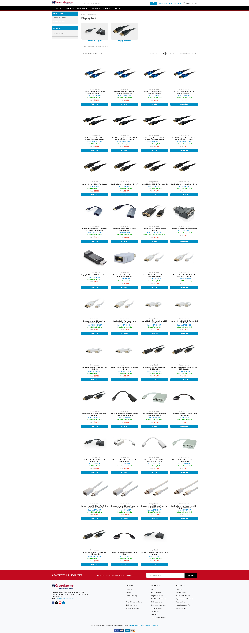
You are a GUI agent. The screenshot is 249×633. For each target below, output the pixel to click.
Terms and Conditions (151, 625)
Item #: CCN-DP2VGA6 (154, 232)
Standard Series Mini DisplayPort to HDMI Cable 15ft (154, 322)
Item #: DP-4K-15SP (95, 95)
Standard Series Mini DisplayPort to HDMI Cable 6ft (94, 368)
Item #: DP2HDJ (154, 556)
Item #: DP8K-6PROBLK (154, 142)
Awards (128, 592)
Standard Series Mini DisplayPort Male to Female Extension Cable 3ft (124, 507)
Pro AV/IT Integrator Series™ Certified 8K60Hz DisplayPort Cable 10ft (124, 138)
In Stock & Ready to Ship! (94, 97)
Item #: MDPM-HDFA (124, 417)
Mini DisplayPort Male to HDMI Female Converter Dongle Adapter (154, 460)
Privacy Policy (139, 625)
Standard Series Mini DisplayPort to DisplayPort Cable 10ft (184, 275)
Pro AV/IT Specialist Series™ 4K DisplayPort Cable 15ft (95, 92)
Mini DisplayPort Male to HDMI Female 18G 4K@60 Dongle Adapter (94, 229)
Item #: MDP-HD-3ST (124, 371)
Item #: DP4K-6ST (94, 186)
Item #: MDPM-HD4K (94, 232)
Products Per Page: (184, 53)
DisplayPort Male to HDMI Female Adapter (94, 275)
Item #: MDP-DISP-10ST (184, 279)
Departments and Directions (184, 599)
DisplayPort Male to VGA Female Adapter (184, 228)
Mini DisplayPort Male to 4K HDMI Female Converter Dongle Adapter (124, 414)
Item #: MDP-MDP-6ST (154, 510)
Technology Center (132, 605)
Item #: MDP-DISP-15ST (154, 279)
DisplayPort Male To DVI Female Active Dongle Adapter (184, 414)
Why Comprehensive (132, 608)
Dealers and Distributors (183, 596)
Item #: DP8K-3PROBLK (184, 142)
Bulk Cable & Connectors (158, 599)
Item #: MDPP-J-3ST (124, 510)
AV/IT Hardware (156, 592)
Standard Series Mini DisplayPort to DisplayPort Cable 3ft (124, 322)
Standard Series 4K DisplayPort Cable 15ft (154, 184)
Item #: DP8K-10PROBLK (124, 142)
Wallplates (154, 614)
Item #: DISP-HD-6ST (184, 371)
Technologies (155, 611)
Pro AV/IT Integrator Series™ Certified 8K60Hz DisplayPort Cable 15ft (94, 138)
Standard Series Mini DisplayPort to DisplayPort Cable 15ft (154, 275)
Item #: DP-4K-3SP (184, 95)
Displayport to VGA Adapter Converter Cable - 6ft (154, 229)
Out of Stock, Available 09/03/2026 (154, 234)
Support (106, 8)
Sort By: (84, 53)
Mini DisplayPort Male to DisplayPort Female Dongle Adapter (124, 275)
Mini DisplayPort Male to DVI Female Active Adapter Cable (154, 414)
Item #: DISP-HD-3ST (94, 417)
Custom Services (181, 592)
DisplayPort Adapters (59, 17)
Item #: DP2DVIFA (184, 417)
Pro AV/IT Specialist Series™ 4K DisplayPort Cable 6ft (154, 92)
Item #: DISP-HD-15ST (95, 556)
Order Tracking (180, 602)
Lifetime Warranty (131, 596)
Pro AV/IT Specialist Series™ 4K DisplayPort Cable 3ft (184, 92)
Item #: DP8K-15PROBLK (94, 142)
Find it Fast (154, 589)
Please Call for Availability (184, 281)
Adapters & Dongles (157, 596)
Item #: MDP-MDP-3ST (184, 510)
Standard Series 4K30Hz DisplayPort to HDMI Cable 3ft (94, 414)
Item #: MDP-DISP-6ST (95, 325)
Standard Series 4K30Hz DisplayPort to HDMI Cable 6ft (184, 368)
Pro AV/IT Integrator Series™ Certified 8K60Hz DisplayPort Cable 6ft (154, 138)
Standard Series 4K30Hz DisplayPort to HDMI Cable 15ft (94, 553)
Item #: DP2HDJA (94, 464)
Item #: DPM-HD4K (124, 232)
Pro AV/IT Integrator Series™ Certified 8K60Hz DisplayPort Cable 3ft (184, 138)
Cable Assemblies (156, 602)
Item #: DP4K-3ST (184, 186)
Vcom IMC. (131, 625)
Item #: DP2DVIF (124, 556)
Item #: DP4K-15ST (154, 186)
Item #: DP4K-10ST (124, 186)
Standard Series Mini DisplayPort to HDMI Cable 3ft (124, 368)
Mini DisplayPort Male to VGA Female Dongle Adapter (124, 460)
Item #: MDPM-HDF (154, 464)
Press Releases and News (134, 602)
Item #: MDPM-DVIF (184, 464)
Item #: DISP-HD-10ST (154, 371)
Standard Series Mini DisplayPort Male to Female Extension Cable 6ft (94, 507)
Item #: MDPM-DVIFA (154, 417)
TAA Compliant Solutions (158, 617)
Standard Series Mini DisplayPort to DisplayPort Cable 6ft (94, 322)
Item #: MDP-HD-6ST (94, 371)
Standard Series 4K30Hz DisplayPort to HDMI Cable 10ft (154, 368)
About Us (129, 589)
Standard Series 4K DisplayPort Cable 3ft (184, 184)
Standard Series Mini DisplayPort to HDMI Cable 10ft (184, 322)
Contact (115, 8)
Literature (129, 599)
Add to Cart (94, 104)
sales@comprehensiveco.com (65, 598)
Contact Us (179, 589)
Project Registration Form (183, 605)
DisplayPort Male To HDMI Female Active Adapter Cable (95, 460)
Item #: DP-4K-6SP (154, 95)
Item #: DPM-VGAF (184, 231)
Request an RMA (181, 608)
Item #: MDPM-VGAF (124, 464)
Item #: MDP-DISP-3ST (124, 325)
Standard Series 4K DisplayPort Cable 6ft (95, 184)
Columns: (152, 53)
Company (69, 8)
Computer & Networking (158, 605)
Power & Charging (156, 608)
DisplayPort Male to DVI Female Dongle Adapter (124, 553)
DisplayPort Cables (59, 22)
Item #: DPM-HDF (94, 277)
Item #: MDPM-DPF (124, 279)
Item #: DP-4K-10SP (124, 95)
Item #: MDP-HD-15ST (154, 325)
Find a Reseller (82, 8)
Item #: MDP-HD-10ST (184, 325)
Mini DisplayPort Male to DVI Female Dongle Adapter (184, 460)
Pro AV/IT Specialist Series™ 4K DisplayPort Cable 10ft (124, 92)
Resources (95, 8)
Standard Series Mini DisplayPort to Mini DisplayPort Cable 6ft (154, 507)
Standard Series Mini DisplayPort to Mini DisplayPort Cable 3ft (184, 507)
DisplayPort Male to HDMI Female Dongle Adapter (154, 553)
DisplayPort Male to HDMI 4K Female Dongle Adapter (124, 229)
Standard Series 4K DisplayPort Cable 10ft (124, 184)
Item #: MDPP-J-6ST (94, 510)
